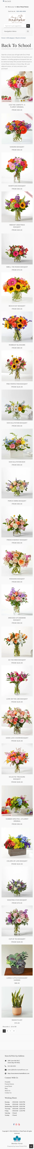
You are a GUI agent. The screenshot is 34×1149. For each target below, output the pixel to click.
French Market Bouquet (17, 540)
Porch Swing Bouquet (17, 501)
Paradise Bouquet (17, 579)
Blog (6, 1088)
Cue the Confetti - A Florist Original (17, 106)
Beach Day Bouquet (17, 306)
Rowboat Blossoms (17, 345)
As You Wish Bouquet (17, 660)
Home (3, 38)
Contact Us (8, 1093)
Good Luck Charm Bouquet (17, 738)
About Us (7, 1090)
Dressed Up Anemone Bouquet (17, 619)
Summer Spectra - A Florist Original (17, 820)
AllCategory (10, 38)
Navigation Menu (10, 31)
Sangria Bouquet (17, 147)
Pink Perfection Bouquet (17, 384)
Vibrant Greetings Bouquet (17, 226)
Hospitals (7, 1082)
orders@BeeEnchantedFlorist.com (18, 1069)
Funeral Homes (9, 1084)
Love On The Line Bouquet (17, 699)
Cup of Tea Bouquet (17, 939)
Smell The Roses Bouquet (17, 267)
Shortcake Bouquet (17, 186)
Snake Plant (17, 1020)
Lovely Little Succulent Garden (17, 979)
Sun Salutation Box (17, 462)
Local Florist (8, 1086)
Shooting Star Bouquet (17, 900)
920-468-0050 (21, 11)
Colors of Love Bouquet (17, 861)
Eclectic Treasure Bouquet (17, 778)
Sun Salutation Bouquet (17, 423)
